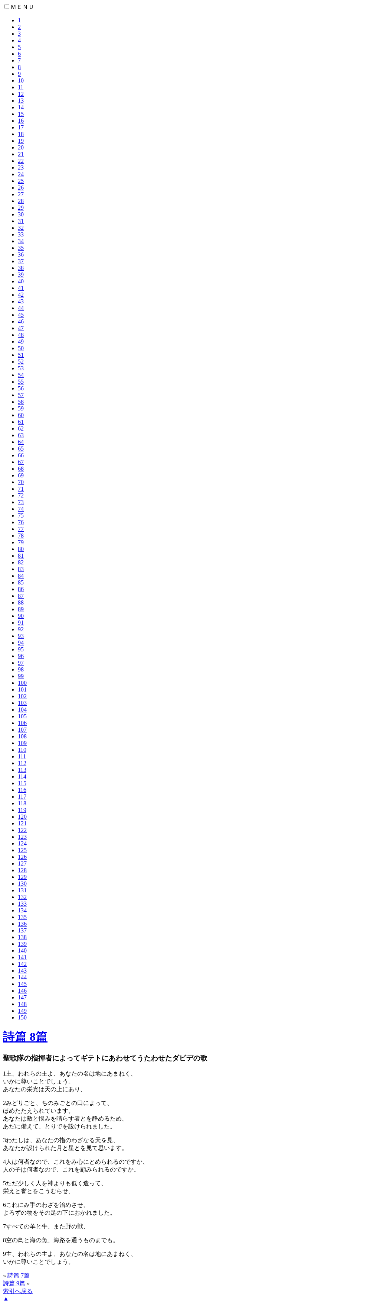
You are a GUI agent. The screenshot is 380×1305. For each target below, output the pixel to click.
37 (21, 261)
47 (21, 328)
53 (21, 368)
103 (22, 703)
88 (21, 602)
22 (21, 161)
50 (21, 348)
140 (22, 950)
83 (21, 569)
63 (21, 435)
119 (22, 810)
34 (21, 241)
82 (21, 562)
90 (21, 616)
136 (22, 924)
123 (22, 837)
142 (22, 964)
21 (21, 154)
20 (21, 147)
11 (20, 87)
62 (21, 428)
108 (22, 736)
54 (21, 375)
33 (21, 234)
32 (21, 228)
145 (22, 984)
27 (21, 194)
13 (21, 100)
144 (22, 977)
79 (21, 542)
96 (21, 656)
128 (22, 870)
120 (22, 816)
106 (22, 723)
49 (21, 341)
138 (22, 937)
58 (21, 402)
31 (21, 221)
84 (21, 576)
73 (21, 502)
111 (22, 756)
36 (21, 254)
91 (21, 622)
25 (21, 181)
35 (21, 248)
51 (21, 355)
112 (22, 763)
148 (22, 1004)
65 (21, 448)
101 (22, 689)
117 (22, 796)
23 (21, 167)
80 (21, 549)
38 (21, 268)
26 (21, 187)
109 (22, 743)
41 (21, 288)
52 (21, 361)
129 (22, 877)
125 (22, 850)
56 (21, 388)
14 (21, 107)
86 (21, 589)
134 (22, 910)
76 (21, 522)
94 (21, 642)
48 (21, 335)
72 (21, 495)
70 (21, 482)
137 (22, 930)
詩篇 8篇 (25, 1036)
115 (22, 783)
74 (21, 509)
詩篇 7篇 (18, 1275)
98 (21, 669)
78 (21, 535)
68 (21, 468)
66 (21, 455)
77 (21, 529)
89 (21, 609)
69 (21, 475)
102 (22, 696)
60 (21, 415)
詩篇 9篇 (14, 1283)
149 (22, 1011)
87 (21, 596)
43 (21, 301)
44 (21, 308)
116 (22, 790)
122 (22, 830)
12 (21, 94)
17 (21, 127)
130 (22, 883)
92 (21, 629)
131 (22, 890)
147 (22, 997)
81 (21, 555)
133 (22, 903)
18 (21, 134)
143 (22, 970)
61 (21, 422)
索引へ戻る (18, 1291)
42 (21, 294)
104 (22, 709)
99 (21, 676)
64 (21, 442)
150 (22, 1017)
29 (21, 207)
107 (22, 729)
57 (21, 395)
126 (22, 857)
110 (22, 750)
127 (22, 863)
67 (21, 462)
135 (22, 917)
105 (22, 716)
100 (22, 683)
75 (21, 515)
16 (21, 120)
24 (21, 174)
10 (21, 80)
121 (22, 823)
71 (21, 489)
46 (21, 321)
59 (21, 408)
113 (22, 770)
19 (21, 141)
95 (21, 649)
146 (22, 990)
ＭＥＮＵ (22, 7)
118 (22, 803)
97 (21, 663)
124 (22, 843)
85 (21, 582)
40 (21, 281)
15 (21, 114)
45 (21, 315)
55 (21, 381)
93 (21, 636)
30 (21, 214)
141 (22, 957)
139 (22, 944)
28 (21, 201)
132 (22, 897)
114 (22, 776)
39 (21, 274)
